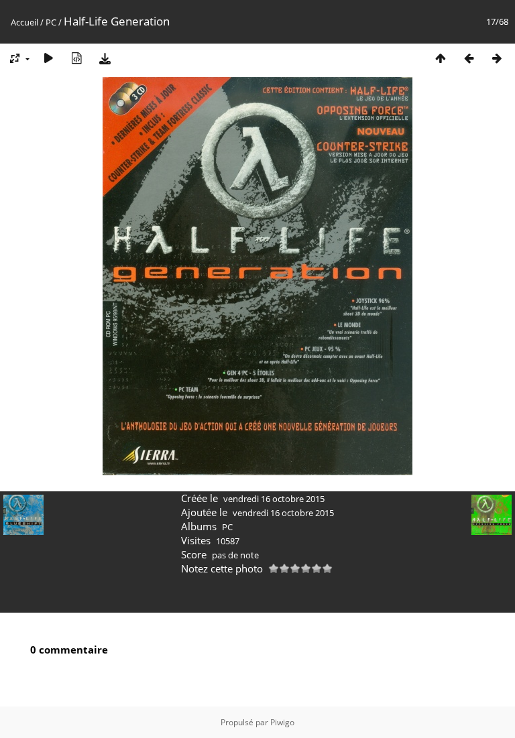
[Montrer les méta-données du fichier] (76, 58)
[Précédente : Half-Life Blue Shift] (469, 58)
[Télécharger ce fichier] (105, 58)
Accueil (24, 22)
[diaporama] (48, 58)
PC (51, 22)
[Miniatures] (440, 58)
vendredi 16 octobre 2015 (274, 499)
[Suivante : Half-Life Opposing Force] (497, 58)
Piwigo (282, 722)
